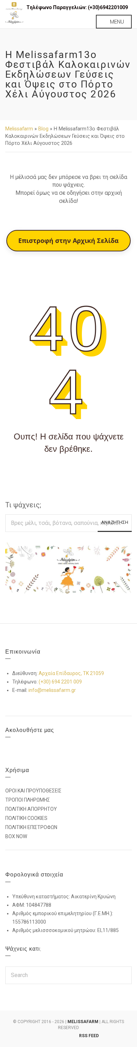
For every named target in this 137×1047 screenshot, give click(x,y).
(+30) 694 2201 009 (60, 682)
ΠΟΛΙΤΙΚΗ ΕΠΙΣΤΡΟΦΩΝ (31, 827)
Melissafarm (19, 128)
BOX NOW (16, 836)
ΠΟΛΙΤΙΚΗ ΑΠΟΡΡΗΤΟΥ (31, 809)
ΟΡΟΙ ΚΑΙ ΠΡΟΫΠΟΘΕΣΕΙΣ (33, 791)
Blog (43, 128)
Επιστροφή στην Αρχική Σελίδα (68, 240)
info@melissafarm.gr (52, 690)
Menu (116, 21)
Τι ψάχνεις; (23, 505)
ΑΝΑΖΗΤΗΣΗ (114, 522)
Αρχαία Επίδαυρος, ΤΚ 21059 (71, 673)
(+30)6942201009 (108, 7)
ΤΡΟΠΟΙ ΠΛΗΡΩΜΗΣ (27, 800)
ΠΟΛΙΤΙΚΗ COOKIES (26, 818)
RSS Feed (89, 1035)
